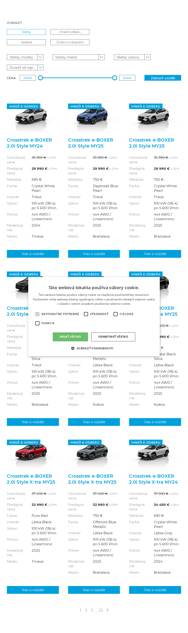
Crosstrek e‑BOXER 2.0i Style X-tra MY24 (153, 479)
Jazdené (26, 42)
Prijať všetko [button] (70, 337)
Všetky (26, 32)
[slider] (40, 77)
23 (101, 610)
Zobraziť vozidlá (163, 78)
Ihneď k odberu (69, 32)
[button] (94, 348)
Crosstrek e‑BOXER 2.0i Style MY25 (90, 143)
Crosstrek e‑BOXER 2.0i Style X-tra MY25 (31, 479)
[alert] (94, 316)
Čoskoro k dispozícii (70, 42)
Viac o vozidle (33, 254)
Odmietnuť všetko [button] (113, 337)
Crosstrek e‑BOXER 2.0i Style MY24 (29, 143)
